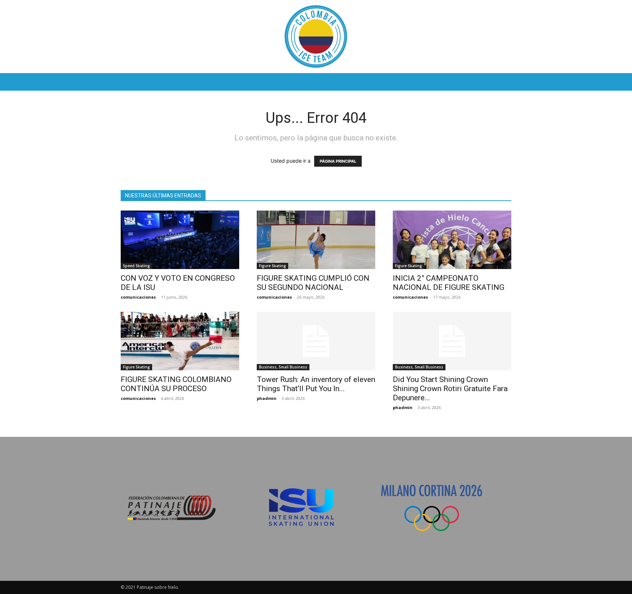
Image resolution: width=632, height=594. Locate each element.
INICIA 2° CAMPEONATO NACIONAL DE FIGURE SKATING (448, 283)
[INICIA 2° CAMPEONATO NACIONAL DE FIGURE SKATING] (452, 240)
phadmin (266, 398)
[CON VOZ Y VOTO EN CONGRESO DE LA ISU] (180, 240)
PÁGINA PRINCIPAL (338, 161)
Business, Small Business (283, 367)
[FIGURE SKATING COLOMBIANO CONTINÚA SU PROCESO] (180, 341)
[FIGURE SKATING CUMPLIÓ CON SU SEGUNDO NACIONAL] (316, 240)
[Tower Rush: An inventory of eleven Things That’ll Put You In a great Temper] (316, 341)
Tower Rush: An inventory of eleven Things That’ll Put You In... (316, 384)
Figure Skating (272, 265)
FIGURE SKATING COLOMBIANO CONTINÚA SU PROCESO (176, 384)
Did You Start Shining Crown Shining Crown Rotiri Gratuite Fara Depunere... (450, 388)
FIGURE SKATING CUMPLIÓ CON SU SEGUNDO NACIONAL (313, 283)
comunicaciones (138, 297)
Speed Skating (136, 265)
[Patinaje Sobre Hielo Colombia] (316, 36)
